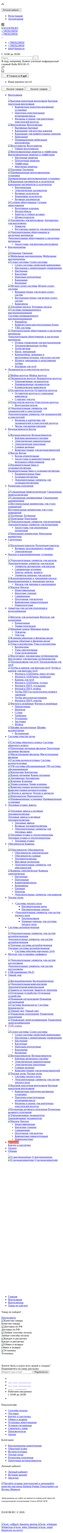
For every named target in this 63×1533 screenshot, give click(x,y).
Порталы (20, 891)
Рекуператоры (23, 187)
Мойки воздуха (38, 375)
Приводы (20, 226)
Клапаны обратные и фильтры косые (29, 640)
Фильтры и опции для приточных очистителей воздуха (34, 120)
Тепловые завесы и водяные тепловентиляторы (24, 818)
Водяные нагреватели (27, 199)
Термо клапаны (38, 784)
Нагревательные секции (35, 909)
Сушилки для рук (25, 399)
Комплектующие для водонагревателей (37, 450)
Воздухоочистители (26, 405)
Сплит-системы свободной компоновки (37, 265)
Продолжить (8, 1317)
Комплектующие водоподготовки (27, 790)
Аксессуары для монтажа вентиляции (36, 244)
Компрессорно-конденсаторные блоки (37, 324)
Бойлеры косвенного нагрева (31, 438)
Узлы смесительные (26, 649)
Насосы (24, 587)
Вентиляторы (34, 124)
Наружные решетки (26, 166)
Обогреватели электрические (31, 852)
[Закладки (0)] (2, 71)
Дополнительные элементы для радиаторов (33, 524)
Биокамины (21, 885)
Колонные (21, 282)
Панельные (30, 518)
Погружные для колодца (29, 599)
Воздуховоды (34, 145)
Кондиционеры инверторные (25, 1445)
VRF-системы (23, 327)
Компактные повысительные (31, 602)
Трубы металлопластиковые (31, 697)
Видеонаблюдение (43, 981)
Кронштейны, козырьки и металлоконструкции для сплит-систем (37, 356)
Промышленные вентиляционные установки (34, 178)
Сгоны (19, 712)
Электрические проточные (30, 444)
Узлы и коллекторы (45, 643)
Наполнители (35, 796)
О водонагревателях (46, 1160)
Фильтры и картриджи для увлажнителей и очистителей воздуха (36, 421)
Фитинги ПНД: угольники (30, 685)
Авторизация (15, 18)
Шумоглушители (24, 217)
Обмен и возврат (17, 1419)
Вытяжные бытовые (26, 127)
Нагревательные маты (34, 906)
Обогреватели (36, 849)
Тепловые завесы (24, 822)
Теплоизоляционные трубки (31, 345)
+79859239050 (9, 33)
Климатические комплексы (30, 387)
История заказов (17, 1474)
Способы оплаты (18, 1410)
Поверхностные (24, 605)
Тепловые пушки (24, 840)
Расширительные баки (27, 473)
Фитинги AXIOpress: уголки (31, 682)
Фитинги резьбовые (45, 703)
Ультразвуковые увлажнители (32, 381)
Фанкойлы (21, 321)
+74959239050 (9, 31)
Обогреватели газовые (28, 855)
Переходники (22, 706)
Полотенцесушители (47, 545)
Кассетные (21, 273)
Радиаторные (22, 623)
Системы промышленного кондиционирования (23, 317)
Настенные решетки (26, 157)
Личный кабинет (18, 1471)
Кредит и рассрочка (19, 1416)
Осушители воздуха (45, 390)
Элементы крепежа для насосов (33, 575)
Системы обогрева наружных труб (35, 951)
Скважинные (22, 596)
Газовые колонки (24, 447)
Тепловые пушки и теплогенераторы (29, 837)
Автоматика (32, 778)
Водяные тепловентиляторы (31, 825)
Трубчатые (30, 515)
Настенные (21, 271)
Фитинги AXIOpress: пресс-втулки (35, 673)
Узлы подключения (26, 652)
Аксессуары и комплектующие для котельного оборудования (35, 460)
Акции (12, 1434)
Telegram (33, 1527)
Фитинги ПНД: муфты (28, 688)
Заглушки (20, 721)
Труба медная (22, 348)
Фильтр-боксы (23, 211)
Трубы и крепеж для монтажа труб (34, 669)
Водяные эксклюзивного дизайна (34, 548)
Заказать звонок (19, 1398)
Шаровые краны (39, 629)
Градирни (28, 169)
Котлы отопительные (27, 455)
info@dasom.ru (16, 48)
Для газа (19, 634)
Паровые (20, 888)
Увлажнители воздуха (48, 378)
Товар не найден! (18, 1305)
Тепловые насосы (42, 306)
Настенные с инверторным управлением (38, 268)
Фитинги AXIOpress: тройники (33, 676)
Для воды (20, 632)
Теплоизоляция (30, 918)
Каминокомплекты (25, 882)
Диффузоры (21, 163)
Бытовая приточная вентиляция (32, 102)
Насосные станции (25, 593)
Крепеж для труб (24, 679)
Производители (17, 1431)
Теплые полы (34, 1073)
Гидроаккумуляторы (26, 476)
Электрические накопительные (33, 441)
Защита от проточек (45, 990)
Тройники (20, 715)
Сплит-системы (38, 262)
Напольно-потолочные (28, 276)
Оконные (27, 253)
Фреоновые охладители (28, 196)
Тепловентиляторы (26, 858)
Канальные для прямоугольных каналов (38, 133)
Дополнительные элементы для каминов (38, 894)
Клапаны (27, 781)
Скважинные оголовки (28, 569)
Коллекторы (22, 646)
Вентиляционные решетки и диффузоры (31, 154)
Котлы (22, 452)
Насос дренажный (25, 351)
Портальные (22, 879)
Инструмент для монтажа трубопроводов (31, 658)
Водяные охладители (27, 193)
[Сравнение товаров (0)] (2, 67)
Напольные (21, 136)
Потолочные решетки (27, 160)
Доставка (13, 1413)
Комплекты (21, 303)
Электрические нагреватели (31, 190)
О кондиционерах (42, 1157)
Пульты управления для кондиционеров (38, 342)
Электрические (23, 551)
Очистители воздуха (46, 402)
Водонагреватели (41, 435)
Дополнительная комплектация (26, 987)
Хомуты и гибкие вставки (30, 214)
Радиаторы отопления (20, 1457)
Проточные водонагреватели (24, 1460)
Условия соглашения (20, 1425)
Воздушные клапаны (27, 208)
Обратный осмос (17, 1448)
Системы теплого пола (29, 903)
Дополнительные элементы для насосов (31, 563)
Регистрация (15, 15)
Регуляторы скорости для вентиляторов (37, 229)
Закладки (13, 1477)
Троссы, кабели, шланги (29, 572)
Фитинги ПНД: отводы (28, 700)
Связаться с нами (18, 1428)
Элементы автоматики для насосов (35, 566)
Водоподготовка (17, 1451)
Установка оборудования (22, 1422)
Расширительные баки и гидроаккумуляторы (34, 470)
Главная (12, 1296)
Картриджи (31, 772)
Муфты (19, 724)
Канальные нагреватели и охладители (30, 184)
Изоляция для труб (25, 366)
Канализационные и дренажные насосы (31, 581)
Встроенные (22, 733)
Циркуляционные (25, 590)
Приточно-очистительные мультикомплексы (30, 114)
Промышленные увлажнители (32, 384)
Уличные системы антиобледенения (28, 948)
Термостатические (25, 626)
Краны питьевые (40, 775)
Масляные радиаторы (27, 861)
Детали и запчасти (43, 793)
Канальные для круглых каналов (33, 130)
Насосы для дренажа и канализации (35, 584)
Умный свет (32, 1010)
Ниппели (20, 709)
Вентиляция (15, 1299)
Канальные (21, 279)
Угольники (21, 718)
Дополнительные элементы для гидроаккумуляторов (33, 481)
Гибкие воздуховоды (26, 148)
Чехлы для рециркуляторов (30, 426)
